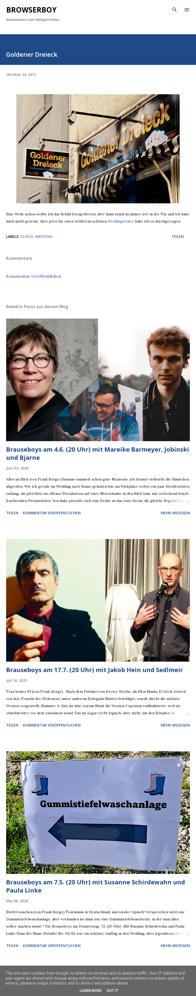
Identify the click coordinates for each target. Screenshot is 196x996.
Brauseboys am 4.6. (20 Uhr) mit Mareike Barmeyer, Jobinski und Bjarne (97, 453)
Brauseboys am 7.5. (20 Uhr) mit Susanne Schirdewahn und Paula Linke (95, 886)
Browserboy (31, 10)
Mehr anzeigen (175, 512)
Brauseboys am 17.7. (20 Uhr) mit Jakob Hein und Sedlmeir (94, 669)
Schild (26, 236)
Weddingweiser (121, 221)
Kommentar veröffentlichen (33, 276)
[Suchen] (175, 9)
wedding (44, 236)
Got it (112, 991)
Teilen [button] (178, 236)
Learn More (91, 991)
